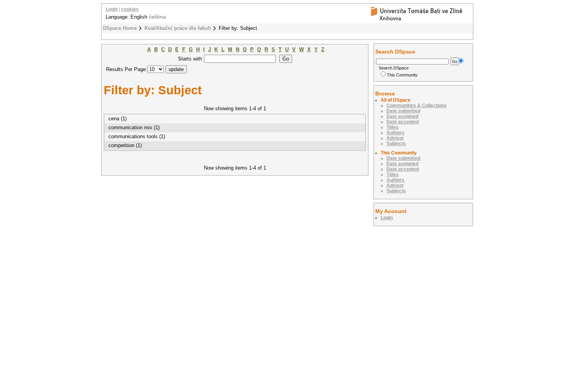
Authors (395, 132)
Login (112, 9)
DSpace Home (120, 28)
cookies (130, 9)
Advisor (395, 138)
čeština (157, 17)
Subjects (396, 143)
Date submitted (403, 111)
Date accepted (402, 122)
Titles (392, 127)
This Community (402, 75)
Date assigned (402, 116)
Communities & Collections (416, 105)
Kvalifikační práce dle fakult (177, 28)
